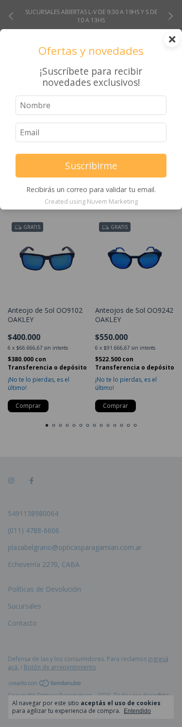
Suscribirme (91, 165)
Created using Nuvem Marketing (91, 201)
